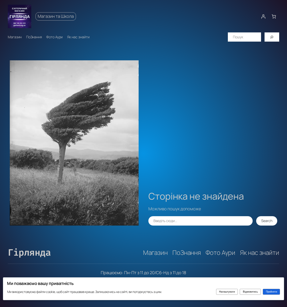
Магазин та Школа (56, 16)
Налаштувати (227, 291)
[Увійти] (263, 16)
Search (266, 220)
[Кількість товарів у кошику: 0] (274, 16)
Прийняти (271, 291)
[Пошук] (272, 37)
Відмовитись (250, 291)
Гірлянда (29, 252)
